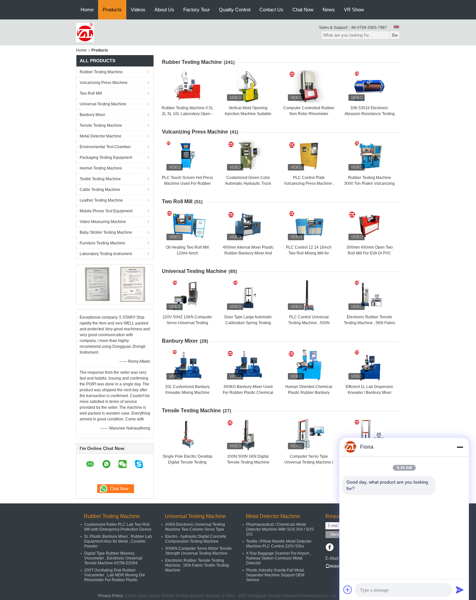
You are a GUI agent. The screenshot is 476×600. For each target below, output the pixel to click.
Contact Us (271, 9)
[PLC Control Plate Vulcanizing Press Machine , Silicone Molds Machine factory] (309, 156)
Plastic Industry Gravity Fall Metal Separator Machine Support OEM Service (275, 575)
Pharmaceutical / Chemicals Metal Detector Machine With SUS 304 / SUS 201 (280, 529)
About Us (164, 9)
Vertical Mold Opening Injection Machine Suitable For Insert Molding (248, 114)
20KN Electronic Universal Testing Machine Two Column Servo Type (195, 527)
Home (87, 9)
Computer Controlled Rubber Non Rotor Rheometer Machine (308, 114)
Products (112, 9)
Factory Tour (196, 9)
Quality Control (234, 9)
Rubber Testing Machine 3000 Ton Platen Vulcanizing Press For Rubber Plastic (369, 183)
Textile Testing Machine (100, 179)
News (329, 9)
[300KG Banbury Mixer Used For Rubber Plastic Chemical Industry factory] (248, 365)
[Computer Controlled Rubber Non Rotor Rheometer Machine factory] (309, 86)
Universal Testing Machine (103, 104)
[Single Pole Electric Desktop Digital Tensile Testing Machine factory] (187, 434)
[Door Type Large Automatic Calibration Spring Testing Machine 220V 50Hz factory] (248, 295)
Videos (138, 9)
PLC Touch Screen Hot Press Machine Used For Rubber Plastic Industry (187, 183)
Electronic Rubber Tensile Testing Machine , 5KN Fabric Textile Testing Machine (369, 323)
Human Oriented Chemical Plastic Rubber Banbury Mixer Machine (308, 392)
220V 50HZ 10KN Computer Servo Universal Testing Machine (187, 323)
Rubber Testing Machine (101, 72)
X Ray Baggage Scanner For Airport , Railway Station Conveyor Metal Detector (278, 558)
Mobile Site (339, 566)
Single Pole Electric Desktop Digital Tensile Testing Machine (187, 462)
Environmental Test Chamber (105, 147)
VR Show (354, 9)
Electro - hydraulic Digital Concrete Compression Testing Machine (195, 539)
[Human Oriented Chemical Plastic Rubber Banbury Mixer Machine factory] (309, 365)
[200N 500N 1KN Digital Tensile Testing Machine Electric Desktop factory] (248, 434)
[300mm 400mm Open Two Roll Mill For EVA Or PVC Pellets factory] (369, 225)
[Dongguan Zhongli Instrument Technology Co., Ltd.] (85, 32)
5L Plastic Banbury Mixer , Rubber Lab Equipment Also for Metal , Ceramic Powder (118, 541)
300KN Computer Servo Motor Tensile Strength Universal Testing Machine (198, 551)
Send (335, 534)
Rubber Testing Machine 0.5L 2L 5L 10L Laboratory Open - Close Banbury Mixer (187, 114)
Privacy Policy (110, 596)
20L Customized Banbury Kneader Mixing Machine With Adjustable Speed (187, 392)
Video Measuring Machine (103, 221)
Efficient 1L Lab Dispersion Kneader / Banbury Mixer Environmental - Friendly (369, 392)
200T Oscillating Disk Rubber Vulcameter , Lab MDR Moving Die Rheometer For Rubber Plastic (114, 575)
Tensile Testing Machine (101, 125)
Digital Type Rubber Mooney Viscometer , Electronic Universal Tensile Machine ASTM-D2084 (113, 558)
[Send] (460, 589)
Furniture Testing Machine (102, 243)
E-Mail (331, 558)
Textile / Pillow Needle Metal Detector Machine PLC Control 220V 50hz (279, 543)
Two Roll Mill (91, 93)
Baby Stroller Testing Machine (106, 232)
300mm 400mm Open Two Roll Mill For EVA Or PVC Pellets (369, 253)
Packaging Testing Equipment (106, 157)
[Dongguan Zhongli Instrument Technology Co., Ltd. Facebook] (329, 548)
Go (395, 35)
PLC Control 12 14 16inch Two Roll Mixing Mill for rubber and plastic (309, 253)
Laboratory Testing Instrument (106, 254)
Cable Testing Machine (100, 189)
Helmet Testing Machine (101, 168)
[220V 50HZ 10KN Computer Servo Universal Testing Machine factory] (187, 295)
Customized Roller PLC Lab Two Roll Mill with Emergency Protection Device (118, 527)
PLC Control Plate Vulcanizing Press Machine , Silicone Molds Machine (309, 183)
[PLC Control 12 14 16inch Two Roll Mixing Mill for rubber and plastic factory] (309, 225)
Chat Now (302, 9)
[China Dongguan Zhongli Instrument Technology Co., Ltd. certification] (97, 284)
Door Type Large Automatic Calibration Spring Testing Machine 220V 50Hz (248, 323)
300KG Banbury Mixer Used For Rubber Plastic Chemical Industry (248, 392)
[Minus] (460, 447)
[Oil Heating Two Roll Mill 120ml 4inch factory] (187, 225)
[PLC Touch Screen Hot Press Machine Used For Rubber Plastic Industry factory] (187, 156)
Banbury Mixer (92, 114)
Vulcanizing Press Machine (104, 82)
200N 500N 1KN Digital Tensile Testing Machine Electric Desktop (248, 462)
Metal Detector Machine (100, 136)
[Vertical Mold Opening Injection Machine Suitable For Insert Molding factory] (248, 86)
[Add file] (347, 589)
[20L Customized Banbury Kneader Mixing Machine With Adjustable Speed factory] (187, 365)
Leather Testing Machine (101, 200)
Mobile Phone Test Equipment (106, 211)
